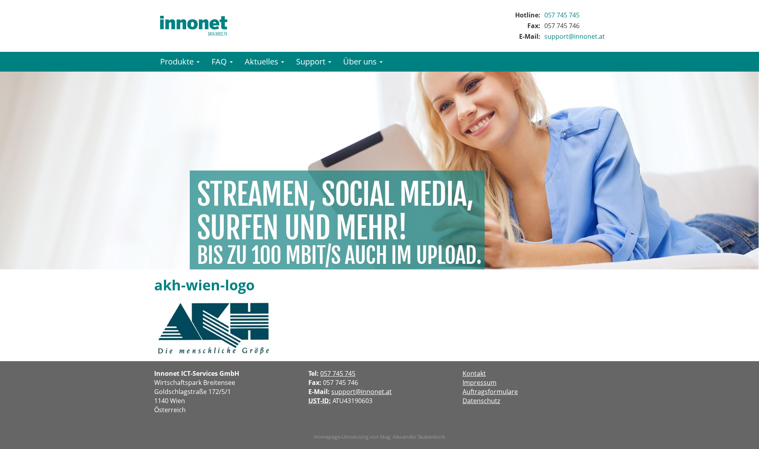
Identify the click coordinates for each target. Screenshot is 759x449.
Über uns (361, 61)
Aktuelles (262, 61)
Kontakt (474, 373)
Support (311, 61)
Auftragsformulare (490, 391)
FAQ (220, 61)
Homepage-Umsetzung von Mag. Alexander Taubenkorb (380, 436)
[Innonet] (193, 26)
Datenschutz (481, 400)
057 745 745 (562, 15)
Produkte (178, 61)
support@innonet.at (574, 36)
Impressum (480, 382)
